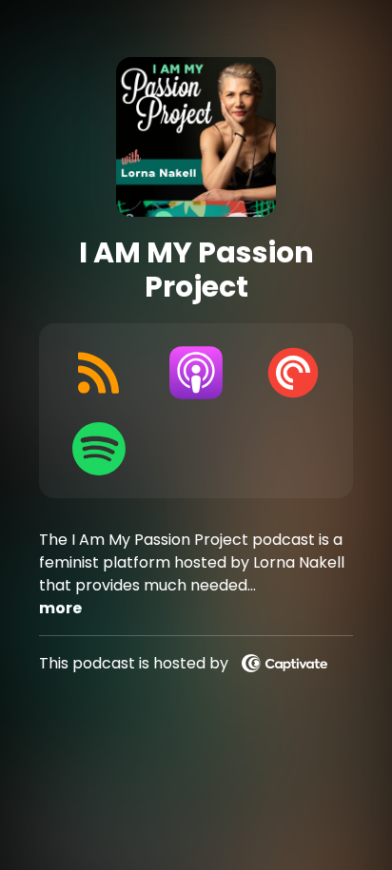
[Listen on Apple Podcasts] (196, 372)
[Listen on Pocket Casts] (293, 372)
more (60, 608)
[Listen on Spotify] (99, 449)
